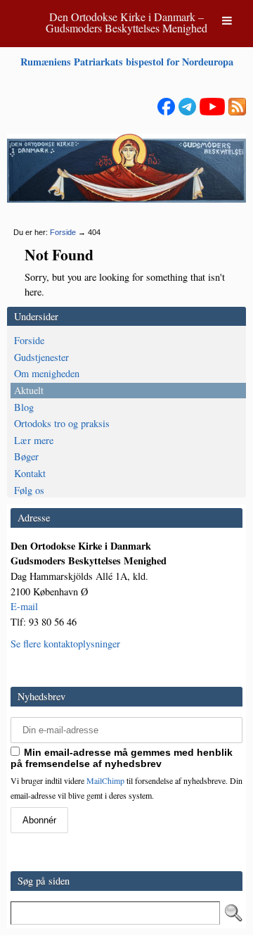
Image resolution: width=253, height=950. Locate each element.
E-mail (24, 606)
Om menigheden (46, 373)
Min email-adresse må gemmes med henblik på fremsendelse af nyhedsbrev (122, 758)
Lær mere (33, 440)
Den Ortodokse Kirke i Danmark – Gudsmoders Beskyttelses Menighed (126, 22)
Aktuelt (29, 390)
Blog (24, 407)
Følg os (29, 490)
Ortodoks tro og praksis (62, 423)
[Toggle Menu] (227, 20)
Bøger (26, 456)
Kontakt (30, 473)
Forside (63, 232)
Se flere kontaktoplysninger (65, 643)
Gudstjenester (41, 357)
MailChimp (105, 780)
